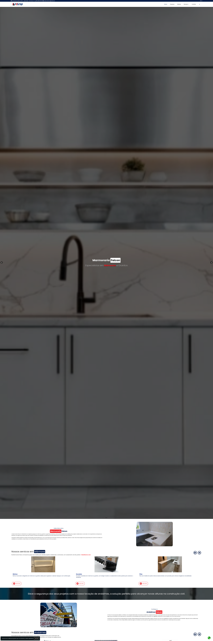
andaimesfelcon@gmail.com (49, 0)
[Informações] (200, 4)
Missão (179, 4)
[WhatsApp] (201, 0)
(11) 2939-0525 (39, 0)
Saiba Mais (18, 583)
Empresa (172, 4)
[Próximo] (199, 553)
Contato (194, 4)
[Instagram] (200, 0)
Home (165, 4)
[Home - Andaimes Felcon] (17, 4)
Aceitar (36, 638)
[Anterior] (195, 553)
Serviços (186, 4)
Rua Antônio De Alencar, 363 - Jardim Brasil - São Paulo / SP (23, 0)
